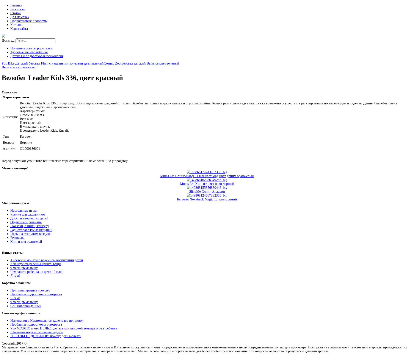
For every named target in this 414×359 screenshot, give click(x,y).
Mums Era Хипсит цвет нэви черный (207, 184)
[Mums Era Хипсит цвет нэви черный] (207, 180)
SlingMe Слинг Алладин (207, 191)
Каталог (16, 25)
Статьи (15, 13)
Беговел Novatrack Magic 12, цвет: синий (207, 199)
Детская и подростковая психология (36, 56)
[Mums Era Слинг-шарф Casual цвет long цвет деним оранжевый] (207, 172)
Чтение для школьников (27, 214)
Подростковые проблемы (28, 21)
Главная (16, 5)
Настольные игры (23, 210)
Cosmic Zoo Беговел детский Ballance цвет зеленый (141, 63)
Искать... (8, 40)
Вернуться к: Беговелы (18, 67)
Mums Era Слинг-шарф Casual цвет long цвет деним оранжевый (207, 176)
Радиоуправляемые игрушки (31, 230)
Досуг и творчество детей (29, 218)
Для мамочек (19, 17)
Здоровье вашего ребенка (29, 52)
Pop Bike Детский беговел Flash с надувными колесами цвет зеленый (53, 63)
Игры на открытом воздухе (30, 234)
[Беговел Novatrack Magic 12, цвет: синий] (207, 195)
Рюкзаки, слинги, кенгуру (29, 226)
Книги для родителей (26, 241)
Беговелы (17, 237)
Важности (17, 9)
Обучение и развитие (26, 222)
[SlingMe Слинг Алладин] (207, 187)
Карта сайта (19, 28)
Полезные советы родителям (31, 48)
